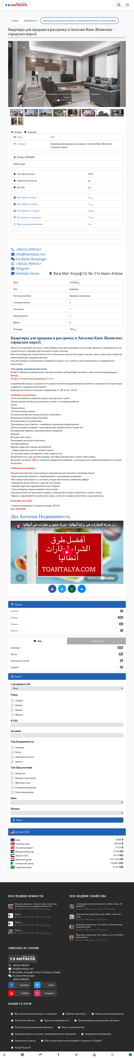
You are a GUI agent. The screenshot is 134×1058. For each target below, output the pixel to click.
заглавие (16, 731)
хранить (66, 667)
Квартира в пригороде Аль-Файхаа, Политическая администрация (99, 925)
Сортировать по (20, 684)
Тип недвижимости (22, 741)
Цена (14, 798)
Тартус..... (19, 922)
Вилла (66, 654)
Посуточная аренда (24, 792)
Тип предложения (21, 767)
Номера (15, 809)
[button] (17, 74)
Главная (15, 20)
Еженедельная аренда (25, 787)
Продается (20, 773)
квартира (66, 648)
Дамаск (66, 624)
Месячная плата (22, 782)
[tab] (37, 641)
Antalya (66, 617)
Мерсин (66, 631)
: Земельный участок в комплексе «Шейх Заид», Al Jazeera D (99, 905)
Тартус (18, 914)
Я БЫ (14, 720)
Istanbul (66, 611)
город (14, 695)
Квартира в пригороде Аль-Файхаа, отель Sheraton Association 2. (99, 936)
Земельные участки (66, 661)
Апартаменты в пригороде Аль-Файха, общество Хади (98, 915)
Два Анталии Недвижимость (40, 516)
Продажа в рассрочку (25, 778)
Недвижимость (30, 20)
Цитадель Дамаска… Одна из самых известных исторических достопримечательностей (36, 905)
